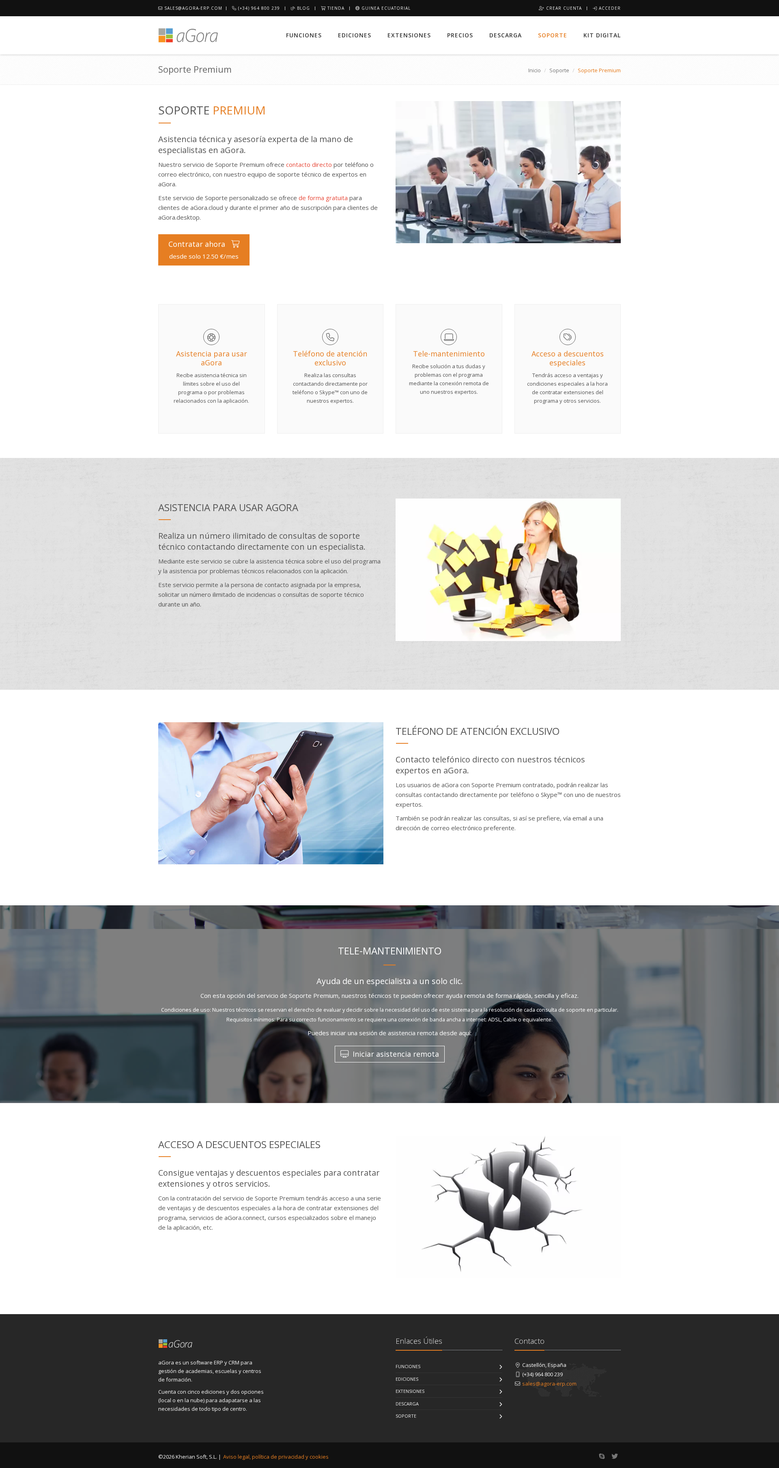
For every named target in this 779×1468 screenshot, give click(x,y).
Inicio (534, 70)
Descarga (505, 35)
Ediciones (354, 35)
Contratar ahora (203, 249)
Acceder (609, 8)
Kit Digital (602, 35)
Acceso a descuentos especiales (568, 358)
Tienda (335, 8)
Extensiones (409, 35)
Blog (302, 8)
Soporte (552, 35)
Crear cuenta (563, 8)
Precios (460, 35)
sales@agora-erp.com (192, 8)
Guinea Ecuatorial (385, 8)
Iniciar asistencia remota (395, 1054)
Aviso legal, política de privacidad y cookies (276, 1456)
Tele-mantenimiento (449, 353)
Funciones (304, 35)
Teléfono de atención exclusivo (330, 358)
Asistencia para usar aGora (211, 358)
